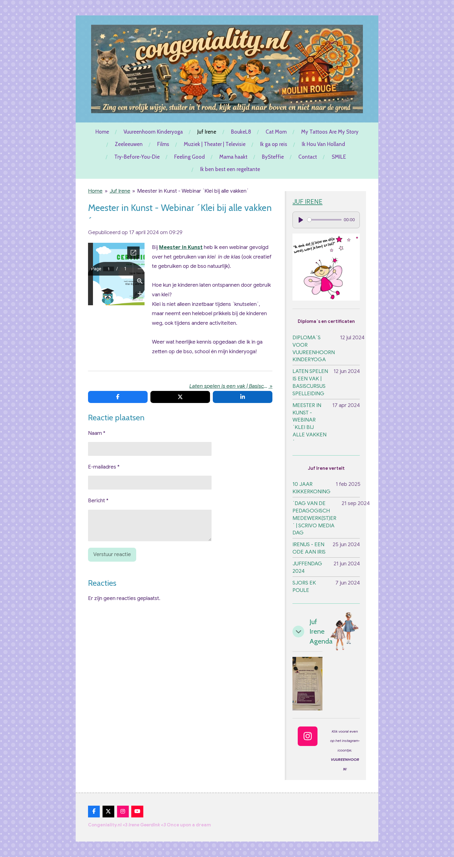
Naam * (96, 433)
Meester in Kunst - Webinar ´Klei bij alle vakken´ (193, 191)
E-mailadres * (104, 467)
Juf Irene (120, 191)
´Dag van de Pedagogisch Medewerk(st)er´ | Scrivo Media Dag (314, 518)
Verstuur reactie (112, 554)
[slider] (324, 220)
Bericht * (98, 500)
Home (95, 191)
